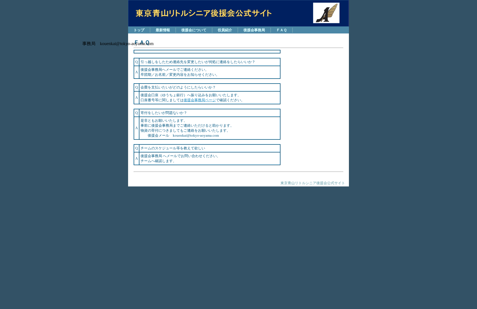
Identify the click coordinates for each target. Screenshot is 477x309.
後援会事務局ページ (200, 100)
